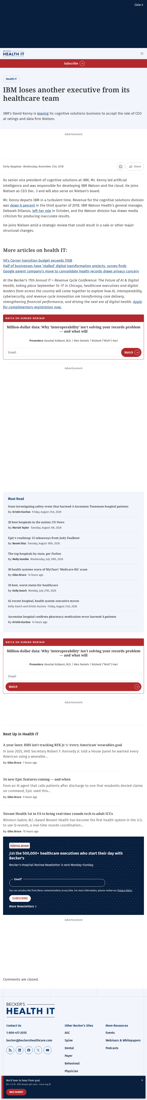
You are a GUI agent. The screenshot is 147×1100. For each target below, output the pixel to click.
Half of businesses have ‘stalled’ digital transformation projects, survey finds (65, 266)
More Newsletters (21, 906)
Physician (71, 1071)
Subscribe (71, 63)
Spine (69, 1040)
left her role (41, 211)
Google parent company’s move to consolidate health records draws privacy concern (71, 271)
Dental (69, 1048)
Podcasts (112, 1048)
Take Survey (16, 1092)
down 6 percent (22, 205)
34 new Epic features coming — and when (36, 779)
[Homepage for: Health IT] (18, 53)
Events (110, 1033)
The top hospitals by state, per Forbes (35, 553)
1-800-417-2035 (16, 1033)
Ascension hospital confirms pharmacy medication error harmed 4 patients (62, 616)
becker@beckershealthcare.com (29, 1040)
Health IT (11, 79)
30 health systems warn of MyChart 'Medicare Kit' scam (47, 569)
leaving (43, 113)
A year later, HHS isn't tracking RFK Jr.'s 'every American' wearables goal (62, 745)
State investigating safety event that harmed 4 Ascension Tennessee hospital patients (68, 506)
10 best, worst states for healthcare (33, 585)
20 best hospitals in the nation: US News (36, 522)
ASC (67, 1033)
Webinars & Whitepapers (123, 1040)
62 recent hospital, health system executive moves (43, 601)
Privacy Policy (125, 890)
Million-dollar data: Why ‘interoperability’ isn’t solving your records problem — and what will (73, 329)
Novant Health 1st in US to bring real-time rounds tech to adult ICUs (58, 813)
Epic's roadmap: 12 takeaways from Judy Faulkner (44, 538)
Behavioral (72, 1063)
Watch (128, 352)
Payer (68, 1056)
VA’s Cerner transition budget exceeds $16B (37, 260)
